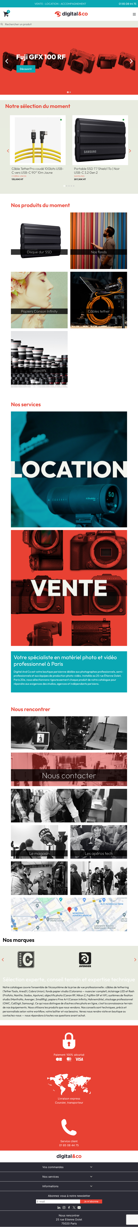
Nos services (50, 1176)
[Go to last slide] (6, 61)
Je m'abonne (91, 1201)
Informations (50, 1186)
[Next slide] (131, 61)
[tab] (68, 92)
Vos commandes (52, 1167)
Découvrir (26, 69)
